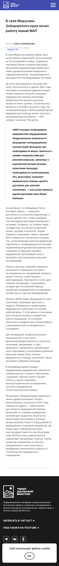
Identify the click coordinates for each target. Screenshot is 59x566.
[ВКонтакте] (15, 539)
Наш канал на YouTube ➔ (21, 527)
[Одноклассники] (23, 539)
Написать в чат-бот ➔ (19, 520)
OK (29, 556)
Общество (13, 49)
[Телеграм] (6, 539)
